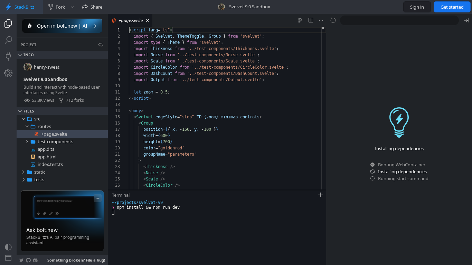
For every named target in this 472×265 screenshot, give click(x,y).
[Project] (8, 23)
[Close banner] (98, 198)
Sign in (417, 7)
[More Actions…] (321, 20)
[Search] (8, 40)
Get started (452, 7)
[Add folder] (88, 118)
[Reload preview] (333, 20)
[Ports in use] (8, 56)
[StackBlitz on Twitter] (21, 260)
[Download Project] (101, 44)
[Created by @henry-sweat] (221, 6)
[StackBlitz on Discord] (35, 260)
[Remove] (103, 118)
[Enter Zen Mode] (8, 258)
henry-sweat (46, 67)
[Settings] (8, 73)
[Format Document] (300, 20)
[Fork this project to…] (72, 6)
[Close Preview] (466, 20)
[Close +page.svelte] (147, 20)
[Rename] (96, 118)
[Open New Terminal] (321, 195)
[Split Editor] (310, 20)
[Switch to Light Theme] (8, 247)
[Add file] (80, 118)
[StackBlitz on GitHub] (28, 260)
